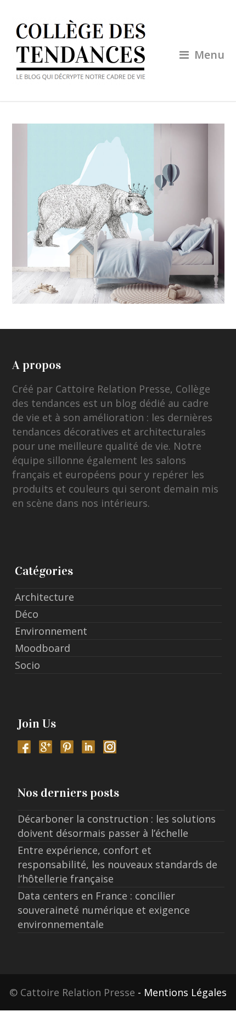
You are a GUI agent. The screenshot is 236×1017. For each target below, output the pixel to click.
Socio (27, 665)
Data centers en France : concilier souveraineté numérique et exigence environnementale (104, 910)
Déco (26, 614)
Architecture (44, 597)
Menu (209, 54)
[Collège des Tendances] (118, 50)
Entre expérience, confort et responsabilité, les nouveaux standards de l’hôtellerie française (117, 864)
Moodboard (42, 648)
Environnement (51, 631)
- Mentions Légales (182, 992)
